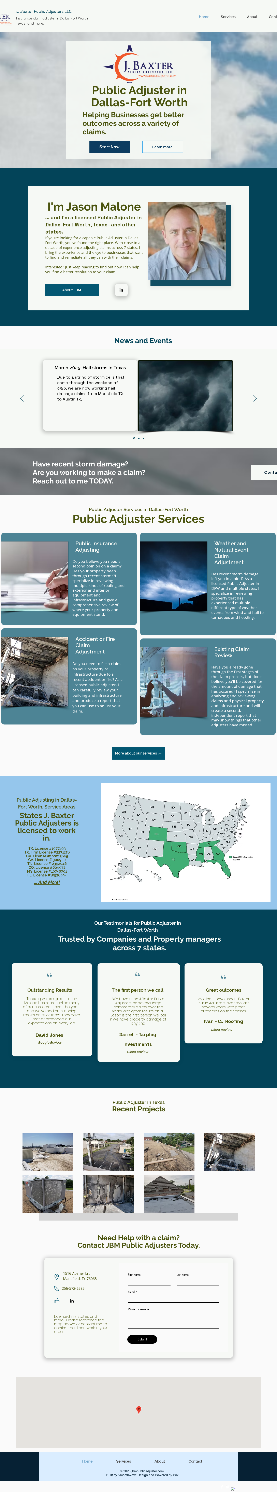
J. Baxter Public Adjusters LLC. (44, 11)
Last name (183, 1274)
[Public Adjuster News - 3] (143, 438)
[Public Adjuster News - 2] (139, 438)
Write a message (138, 1309)
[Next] (255, 398)
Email (131, 1292)
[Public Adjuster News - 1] (133, 438)
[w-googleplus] (233, 1489)
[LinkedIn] (121, 289)
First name (134, 1274)
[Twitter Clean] (227, 1487)
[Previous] (22, 398)
